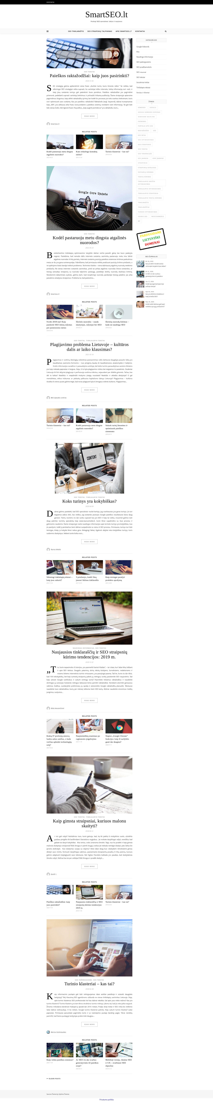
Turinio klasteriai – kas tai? (117, 151)
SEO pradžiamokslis (144, 67)
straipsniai (143, 163)
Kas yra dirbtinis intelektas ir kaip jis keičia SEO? (155, 295)
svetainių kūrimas (146, 172)
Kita (137, 52)
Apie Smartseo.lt (124, 31)
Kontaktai (50, 2)
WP (139, 221)
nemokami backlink (146, 117)
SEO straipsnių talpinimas (99, 31)
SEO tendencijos (145, 153)
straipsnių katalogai (147, 167)
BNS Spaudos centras (59, 398)
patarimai (142, 121)
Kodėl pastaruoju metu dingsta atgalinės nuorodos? (89, 240)
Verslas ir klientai (142, 92)
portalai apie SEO (145, 126)
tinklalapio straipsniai (148, 193)
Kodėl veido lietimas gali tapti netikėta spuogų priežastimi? (155, 305)
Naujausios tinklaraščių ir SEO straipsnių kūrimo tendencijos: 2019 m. (89, 654)
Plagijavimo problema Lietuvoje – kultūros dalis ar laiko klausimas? (89, 347)
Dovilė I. (54, 874)
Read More (89, 116)
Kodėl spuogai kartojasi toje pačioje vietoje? (155, 285)
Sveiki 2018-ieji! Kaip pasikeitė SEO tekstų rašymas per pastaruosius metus (59, 325)
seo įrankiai (143, 158)
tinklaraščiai (144, 207)
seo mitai (142, 135)
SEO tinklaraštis (76, 31)
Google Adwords (142, 47)
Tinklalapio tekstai (95, 341)
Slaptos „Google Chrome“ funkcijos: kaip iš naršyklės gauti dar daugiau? (117, 739)
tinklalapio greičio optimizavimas (146, 183)
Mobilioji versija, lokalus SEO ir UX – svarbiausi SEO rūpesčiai (119, 1063)
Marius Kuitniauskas (58, 1032)
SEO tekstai (89, 72)
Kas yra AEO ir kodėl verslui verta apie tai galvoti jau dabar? (156, 265)
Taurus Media (56, 549)
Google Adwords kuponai (149, 112)
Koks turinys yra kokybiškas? (89, 501)
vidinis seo (142, 216)
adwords (142, 107)
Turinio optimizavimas (147, 212)
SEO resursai (141, 72)
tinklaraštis (143, 202)
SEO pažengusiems (83, 980)
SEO (154, 130)
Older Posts (54, 1079)
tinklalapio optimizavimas (149, 189)
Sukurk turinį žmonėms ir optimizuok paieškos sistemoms (116, 428)
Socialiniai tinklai (142, 82)
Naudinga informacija (83, 648)
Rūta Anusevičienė (57, 708)
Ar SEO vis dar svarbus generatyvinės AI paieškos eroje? (87, 1063)
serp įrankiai (158, 158)
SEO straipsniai (144, 144)
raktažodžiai (143, 130)
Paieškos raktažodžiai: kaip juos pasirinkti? (89, 75)
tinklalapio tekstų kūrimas (150, 198)
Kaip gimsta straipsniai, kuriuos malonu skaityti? (89, 823)
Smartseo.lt (55, 124)
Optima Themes (64, 1094)
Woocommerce (158, 216)
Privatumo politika (107, 1099)
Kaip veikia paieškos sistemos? (60, 1060)
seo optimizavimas (146, 140)
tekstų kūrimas (144, 177)
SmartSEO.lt (106, 14)
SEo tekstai (143, 149)
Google (153, 107)
